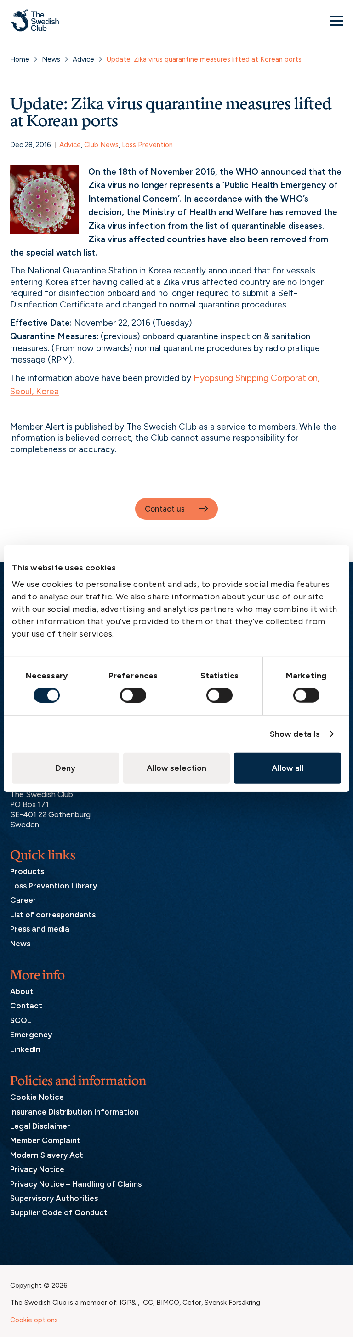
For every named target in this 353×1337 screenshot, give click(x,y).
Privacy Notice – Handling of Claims (76, 1184)
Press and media (39, 928)
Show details (295, 734)
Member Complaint (45, 1140)
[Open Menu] (336, 20)
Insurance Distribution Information (74, 1111)
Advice (83, 59)
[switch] (133, 695)
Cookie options (34, 1320)
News (51, 59)
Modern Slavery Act (46, 1155)
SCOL (20, 1020)
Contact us (165, 508)
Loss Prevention (147, 145)
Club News (101, 145)
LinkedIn (25, 1049)
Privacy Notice (37, 1169)
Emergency (31, 1034)
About (22, 991)
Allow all (288, 768)
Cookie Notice (37, 1097)
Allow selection (177, 768)
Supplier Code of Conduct (59, 1212)
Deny (65, 768)
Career (23, 900)
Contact (26, 1005)
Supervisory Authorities (54, 1198)
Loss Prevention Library (53, 885)
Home (19, 59)
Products (27, 871)
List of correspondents (53, 914)
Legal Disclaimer (40, 1126)
